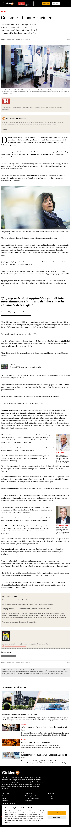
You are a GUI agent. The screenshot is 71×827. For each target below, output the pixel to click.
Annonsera (5, 793)
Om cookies (28, 793)
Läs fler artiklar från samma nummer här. (14, 646)
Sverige (3, 11)
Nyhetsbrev (5, 800)
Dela (68, 39)
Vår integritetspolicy (31, 796)
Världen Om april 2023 (8, 656)
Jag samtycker (56, 813)
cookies (15, 811)
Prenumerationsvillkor (32, 798)
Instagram (51, 796)
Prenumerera (46, 3)
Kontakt (3, 798)
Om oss (3, 796)
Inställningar (56, 817)
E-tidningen (28, 800)
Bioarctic (36, 140)
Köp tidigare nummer (8, 803)
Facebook (51, 793)
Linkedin (50, 798)
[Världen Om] (7, 3)
